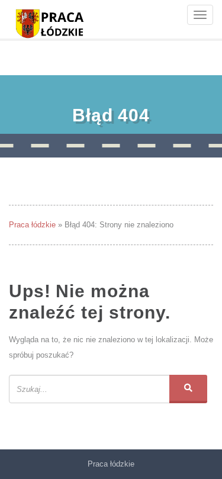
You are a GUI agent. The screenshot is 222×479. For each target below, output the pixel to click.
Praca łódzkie (32, 224)
